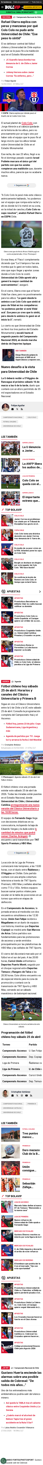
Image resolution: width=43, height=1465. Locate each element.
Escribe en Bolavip (9, 104)
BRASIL (29, 90)
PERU (30, 93)
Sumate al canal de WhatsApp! (20, 12)
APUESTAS (28, 107)
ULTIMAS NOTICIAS (23, 8)
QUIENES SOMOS (8, 101)
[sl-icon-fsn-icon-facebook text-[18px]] (19, 84)
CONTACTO (32, 101)
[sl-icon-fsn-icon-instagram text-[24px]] (24, 84)
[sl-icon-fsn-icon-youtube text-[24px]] (40, 84)
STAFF (22, 101)
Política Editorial (31, 120)
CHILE (3, 93)
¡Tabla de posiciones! (21, 2)
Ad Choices (6, 123)
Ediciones (5, 90)
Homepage (37, 56)
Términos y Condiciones (32, 77)
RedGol (23, 104)
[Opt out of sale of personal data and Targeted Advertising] (3, 1461)
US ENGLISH (6, 96)
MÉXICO (22, 93)
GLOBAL (12, 93)
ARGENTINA (17, 90)
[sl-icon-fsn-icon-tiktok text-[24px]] (35, 84)
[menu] (2, 7)
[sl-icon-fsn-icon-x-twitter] (29, 84)
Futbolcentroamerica (10, 107)
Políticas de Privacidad (11, 120)
